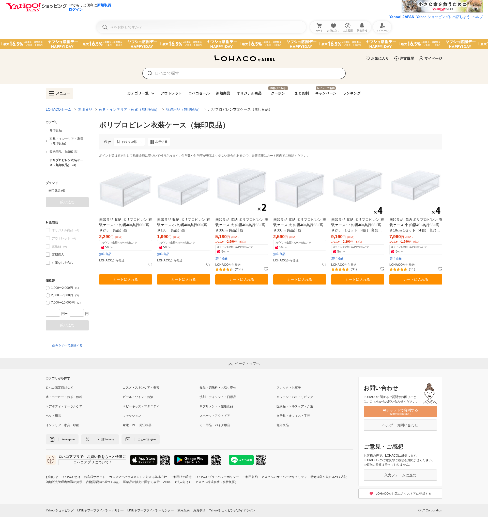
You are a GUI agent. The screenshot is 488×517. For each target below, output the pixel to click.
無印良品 (85, 109)
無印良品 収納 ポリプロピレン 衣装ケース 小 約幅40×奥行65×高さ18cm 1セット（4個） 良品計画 (415, 225)
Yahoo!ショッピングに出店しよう (443, 17)
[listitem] (67, 130)
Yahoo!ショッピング (60, 510)
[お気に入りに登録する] (150, 265)
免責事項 (199, 510)
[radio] (48, 288)
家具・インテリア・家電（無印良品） (129, 109)
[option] (67, 190)
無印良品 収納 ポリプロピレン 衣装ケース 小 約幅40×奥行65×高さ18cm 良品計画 (183, 225)
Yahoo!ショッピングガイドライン (232, 510)
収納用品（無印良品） (184, 109)
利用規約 (183, 510)
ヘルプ (477, 17)
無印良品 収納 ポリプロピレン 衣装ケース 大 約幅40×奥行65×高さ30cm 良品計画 (241, 225)
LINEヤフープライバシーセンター (150, 510)
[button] (129, 142)
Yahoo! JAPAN (401, 17)
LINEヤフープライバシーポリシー (100, 510)
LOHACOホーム (58, 109)
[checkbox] (48, 255)
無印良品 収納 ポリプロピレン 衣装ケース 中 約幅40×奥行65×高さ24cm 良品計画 (125, 225)
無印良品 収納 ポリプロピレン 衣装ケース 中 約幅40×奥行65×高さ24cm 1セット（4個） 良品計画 (357, 225)
